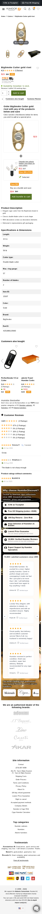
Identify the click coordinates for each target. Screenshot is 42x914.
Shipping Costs (21, 776)
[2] (5, 70)
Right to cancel (21, 799)
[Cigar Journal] (24, 692)
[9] (12, 70)
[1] (2, 425)
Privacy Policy (21, 786)
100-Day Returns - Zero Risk (20, 518)
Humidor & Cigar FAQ (21, 809)
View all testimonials (21, 860)
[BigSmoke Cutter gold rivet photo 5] (34, 54)
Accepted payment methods (21, 802)
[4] (7, 70)
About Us (21, 789)
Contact (21, 764)
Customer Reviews (34, 99)
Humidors (4, 408)
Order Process (21, 779)
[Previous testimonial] (5, 616)
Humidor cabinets (25, 405)
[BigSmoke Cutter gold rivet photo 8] (7, 54)
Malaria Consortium (22, 891)
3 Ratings (18, 70)
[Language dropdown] (21, 908)
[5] (28, 384)
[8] (11, 70)
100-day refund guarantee (21, 793)
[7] (30, 384)
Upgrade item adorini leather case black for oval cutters (27, 163)
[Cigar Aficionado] (9, 692)
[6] (9, 70)
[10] (13, 384)
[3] (8, 421)
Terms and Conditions (21, 783)
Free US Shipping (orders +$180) (22, 511)
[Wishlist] (38, 10)
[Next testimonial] (37, 616)
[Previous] (2, 98)
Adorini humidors (20, 408)
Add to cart (18, 93)
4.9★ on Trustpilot (10, 3)
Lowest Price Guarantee (18, 531)
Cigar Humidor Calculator (21, 812)
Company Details (21, 806)
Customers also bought (15, 99)
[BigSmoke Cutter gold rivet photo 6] (21, 54)
